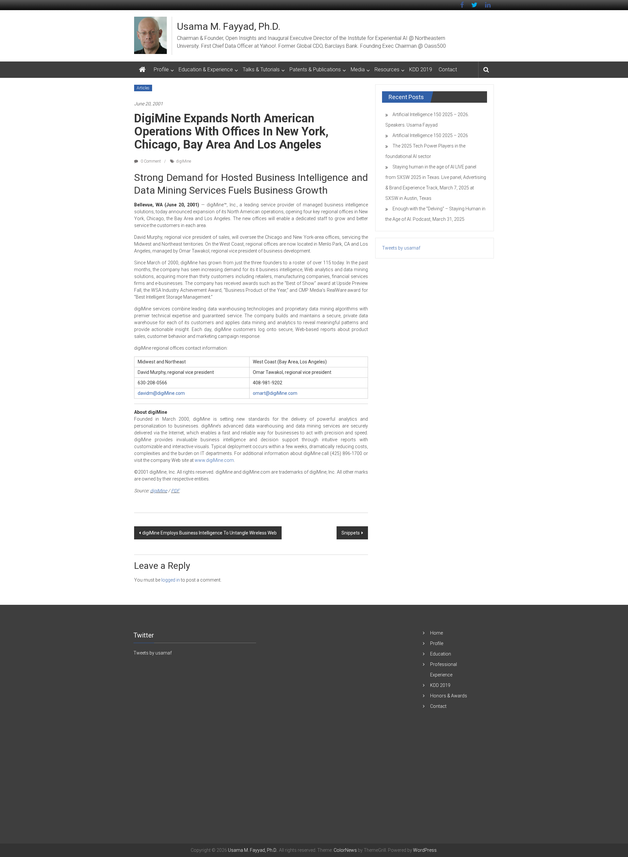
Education (440, 653)
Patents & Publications (315, 69)
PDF (175, 490)
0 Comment (150, 161)
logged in (170, 580)
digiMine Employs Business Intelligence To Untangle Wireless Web (209, 532)
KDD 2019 (420, 69)
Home (436, 633)
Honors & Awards (448, 695)
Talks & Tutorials (261, 69)
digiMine (183, 161)
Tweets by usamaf (401, 248)
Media (358, 69)
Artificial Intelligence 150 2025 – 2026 (430, 135)
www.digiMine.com (214, 460)
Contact (448, 69)
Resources (387, 69)
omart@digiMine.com (275, 393)
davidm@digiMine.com (161, 393)
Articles (143, 88)
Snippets (350, 532)
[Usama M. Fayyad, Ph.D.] (142, 69)
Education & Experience (206, 69)
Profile (161, 69)
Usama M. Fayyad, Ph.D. (228, 26)
